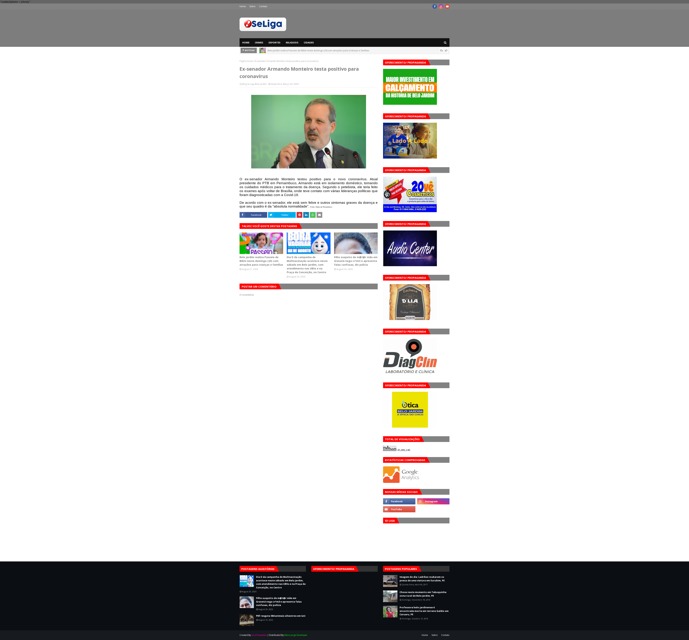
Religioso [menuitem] (292, 42)
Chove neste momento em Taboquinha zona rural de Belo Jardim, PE (423, 593)
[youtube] (447, 6)
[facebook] (434, 6)
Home (243, 6)
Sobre (252, 6)
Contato (263, 6)
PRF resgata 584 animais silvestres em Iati (280, 615)
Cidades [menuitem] (309, 42)
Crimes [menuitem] (259, 42)
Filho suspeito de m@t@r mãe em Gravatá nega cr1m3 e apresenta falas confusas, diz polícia (356, 260)
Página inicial (246, 61)
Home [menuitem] (245, 42)
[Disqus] (309, 423)
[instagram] (441, 6)
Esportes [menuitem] (274, 42)
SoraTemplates (259, 635)
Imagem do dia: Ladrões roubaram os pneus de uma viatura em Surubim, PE (422, 578)
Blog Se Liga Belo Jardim (254, 84)
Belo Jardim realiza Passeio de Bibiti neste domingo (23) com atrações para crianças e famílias (261, 260)
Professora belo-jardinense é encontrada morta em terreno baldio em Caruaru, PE (424, 611)
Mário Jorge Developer (295, 635)
